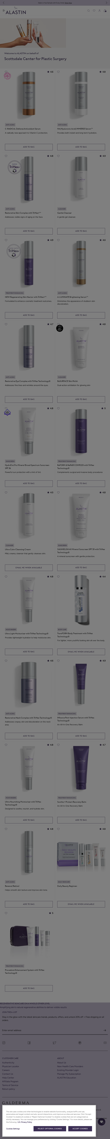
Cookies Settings (13, 1129)
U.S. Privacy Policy (25, 1122)
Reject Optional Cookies (50, 1129)
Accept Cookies (80, 1129)
